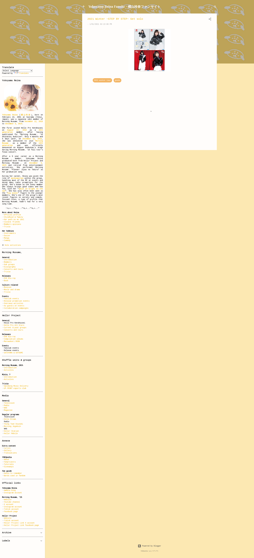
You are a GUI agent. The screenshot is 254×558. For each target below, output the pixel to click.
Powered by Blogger (151, 546)
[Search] (215, 7)
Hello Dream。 (10, 419)
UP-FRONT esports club (15, 388)
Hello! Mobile (11, 433)
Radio (6, 405)
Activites (8, 370)
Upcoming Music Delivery (16, 386)
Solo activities (13, 245)
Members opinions (12, 224)
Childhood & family (13, 217)
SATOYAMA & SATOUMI (13, 353)
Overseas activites (13, 303)
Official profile (12, 215)
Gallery (7, 450)
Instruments (10, 233)
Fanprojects (10, 462)
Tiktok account (11, 509)
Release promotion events (16, 301)
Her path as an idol (14, 219)
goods (117, 80)
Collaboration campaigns (16, 308)
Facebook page (11, 511)
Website (7, 500)
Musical (7, 287)
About (6, 459)
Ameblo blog (10, 490)
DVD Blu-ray (10, 278)
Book (6, 281)
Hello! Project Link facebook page (21, 525)
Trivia (7, 227)
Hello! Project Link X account (19, 523)
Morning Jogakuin (12, 426)
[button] (210, 19)
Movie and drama (12, 290)
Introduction (10, 260)
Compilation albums (13, 339)
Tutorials (8, 464)
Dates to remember (13, 473)
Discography (10, 267)
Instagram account (13, 493)
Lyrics (7, 448)
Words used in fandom (14, 476)
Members (7, 262)
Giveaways (8, 467)
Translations (10, 453)
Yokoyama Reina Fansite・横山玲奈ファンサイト (125, 6)
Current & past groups (15, 328)
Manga (6, 238)
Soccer (7, 236)
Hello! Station (11, 431)
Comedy (7, 240)
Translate (24, 73)
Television (9, 403)
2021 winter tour (102, 80)
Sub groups (9, 264)
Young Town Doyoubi (13, 424)
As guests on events (14, 306)
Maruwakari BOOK (12, 341)
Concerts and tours (13, 269)
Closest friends (12, 222)
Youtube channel (12, 502)
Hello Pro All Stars (14, 325)
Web (5, 408)
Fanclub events (11, 299)
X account (8, 504)
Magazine (8, 410)
